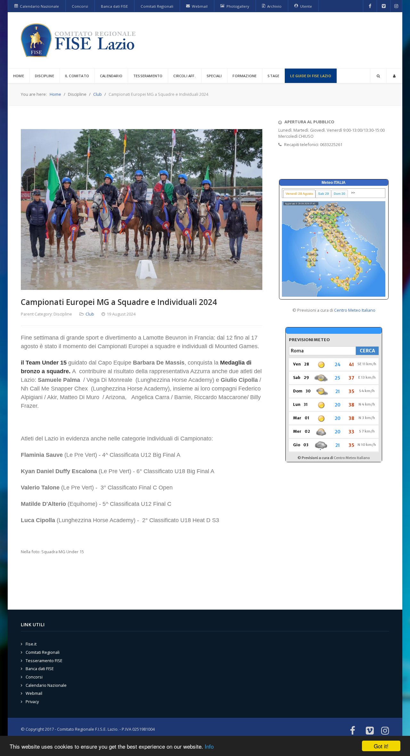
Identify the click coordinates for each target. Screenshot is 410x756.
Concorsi (34, 677)
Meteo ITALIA (334, 182)
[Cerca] (378, 76)
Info (209, 746)
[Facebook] (370, 6)
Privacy (32, 701)
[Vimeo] (384, 6)
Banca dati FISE (40, 668)
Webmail (34, 693)
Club (90, 314)
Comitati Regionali (43, 652)
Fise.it (31, 644)
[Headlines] (79, 40)
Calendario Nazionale (46, 685)
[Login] (394, 76)
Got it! (381, 746)
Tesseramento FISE (44, 660)
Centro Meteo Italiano (354, 310)
